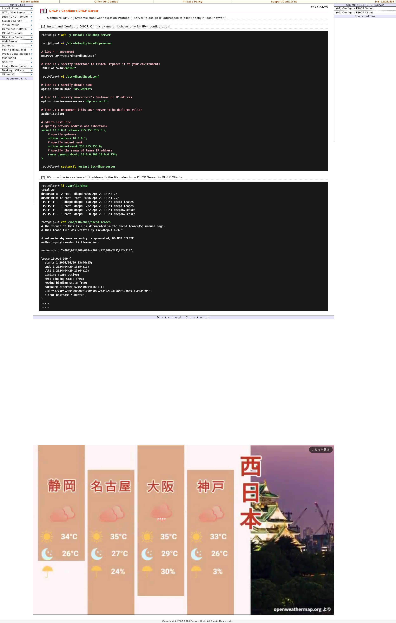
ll (62, 185)
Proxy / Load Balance (16, 53)
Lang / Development (15, 66)
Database (8, 45)
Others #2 (8, 74)
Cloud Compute (12, 33)
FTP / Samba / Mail (14, 49)
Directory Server (13, 37)
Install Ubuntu (11, 8)
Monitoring (9, 58)
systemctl (68, 166)
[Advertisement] (16, 142)
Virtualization (11, 25)
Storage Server (12, 20)
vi (62, 43)
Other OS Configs (106, 1)
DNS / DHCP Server (15, 16)
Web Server (9, 41)
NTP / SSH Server (13, 12)
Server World (30, 1)
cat (63, 222)
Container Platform (14, 29)
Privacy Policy (193, 1)
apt (63, 35)
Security (7, 62)
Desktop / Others (13, 70)
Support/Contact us (284, 1)
